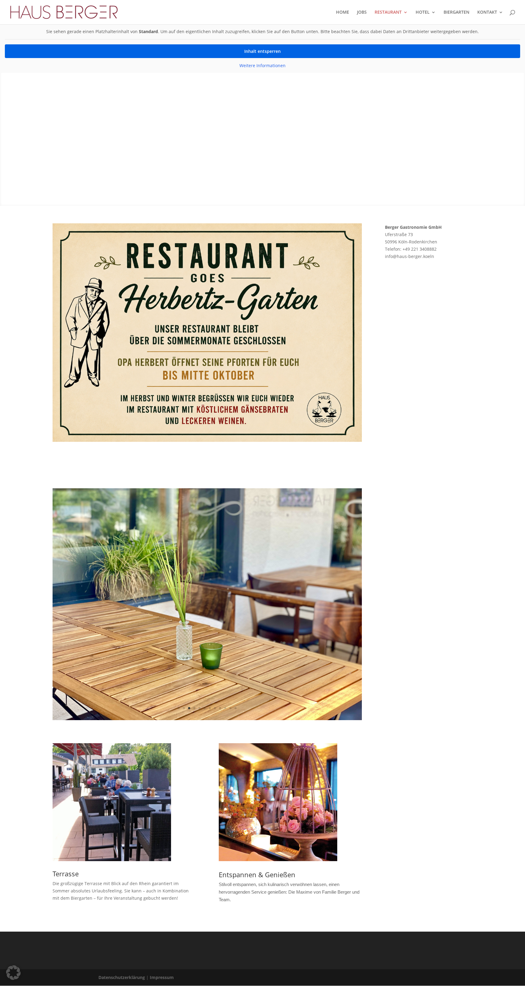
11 (230, 708)
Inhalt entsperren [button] (262, 51)
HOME (342, 12)
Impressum (162, 977)
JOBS (362, 12)
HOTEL (423, 12)
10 (225, 708)
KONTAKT (487, 12)
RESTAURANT (388, 12)
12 (236, 708)
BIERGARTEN (456, 12)
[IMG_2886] (207, 718)
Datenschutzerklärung (121, 977)
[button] (13, 972)
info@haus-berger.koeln (409, 256)
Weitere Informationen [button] (262, 65)
